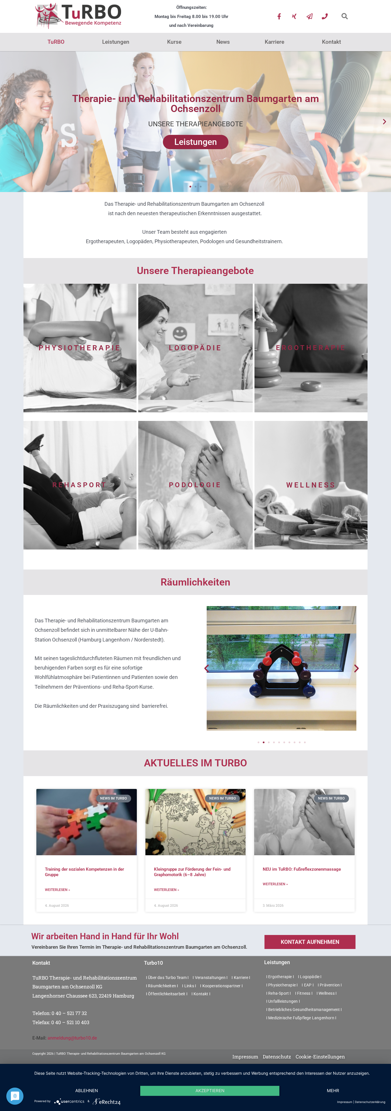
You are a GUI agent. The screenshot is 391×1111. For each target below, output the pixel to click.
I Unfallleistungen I (283, 1001)
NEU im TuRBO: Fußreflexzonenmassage (302, 869)
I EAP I (307, 985)
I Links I (189, 986)
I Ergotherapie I (280, 976)
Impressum (344, 1102)
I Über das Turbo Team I (167, 977)
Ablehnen (86, 1090)
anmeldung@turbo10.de (72, 1038)
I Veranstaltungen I (210, 977)
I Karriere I (241, 977)
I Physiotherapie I (282, 985)
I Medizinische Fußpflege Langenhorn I (301, 1018)
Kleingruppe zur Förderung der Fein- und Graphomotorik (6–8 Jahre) (192, 872)
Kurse (174, 42)
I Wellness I (327, 993)
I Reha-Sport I (278, 993)
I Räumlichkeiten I (162, 986)
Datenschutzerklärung (370, 1102)
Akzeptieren (210, 1090)
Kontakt (331, 42)
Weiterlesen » (57, 890)
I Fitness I (304, 993)
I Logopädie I (310, 976)
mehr (333, 1090)
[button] (344, 16)
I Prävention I (330, 985)
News (223, 42)
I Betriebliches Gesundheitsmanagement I (304, 1009)
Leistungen (115, 42)
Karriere (274, 42)
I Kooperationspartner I (221, 986)
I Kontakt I (200, 994)
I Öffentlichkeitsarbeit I (166, 994)
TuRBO (56, 42)
